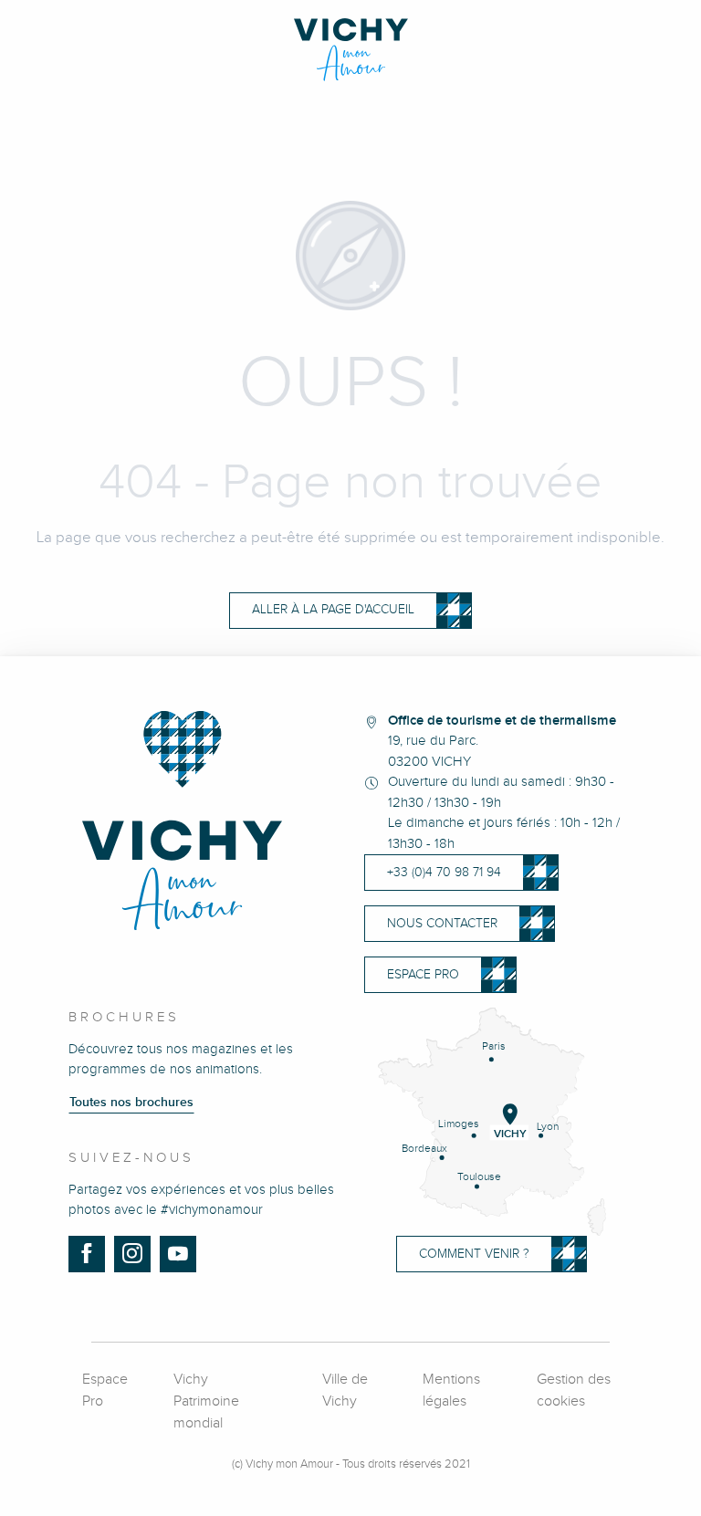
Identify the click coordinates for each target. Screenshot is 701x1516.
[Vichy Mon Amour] (351, 49)
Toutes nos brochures (131, 1102)
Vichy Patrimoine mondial (206, 1401)
